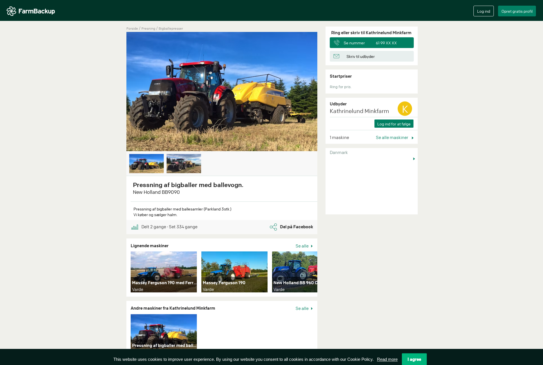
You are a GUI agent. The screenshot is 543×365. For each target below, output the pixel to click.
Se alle (302, 246)
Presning (148, 28)
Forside (132, 28)
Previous (118, 92)
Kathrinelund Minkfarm (359, 110)
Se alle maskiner (392, 137)
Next (325, 92)
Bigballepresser (171, 28)
